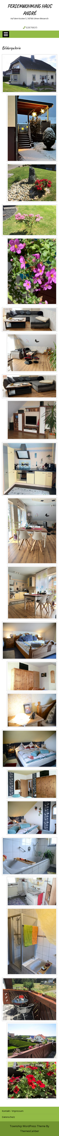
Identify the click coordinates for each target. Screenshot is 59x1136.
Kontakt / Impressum (12, 1110)
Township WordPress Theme (27, 1126)
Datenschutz (8, 1116)
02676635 (31, 27)
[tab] (6, 34)
